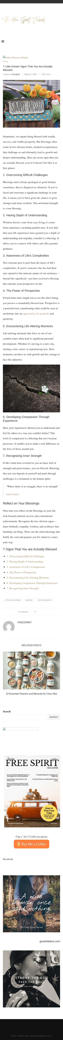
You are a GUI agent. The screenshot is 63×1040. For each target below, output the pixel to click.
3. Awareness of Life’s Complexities (26, 567)
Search (7, 711)
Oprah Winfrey (12, 494)
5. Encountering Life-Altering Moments (28, 577)
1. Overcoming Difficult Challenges (25, 556)
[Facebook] (50, 41)
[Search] (60, 41)
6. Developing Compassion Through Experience (32, 583)
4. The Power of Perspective (21, 572)
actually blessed (13, 600)
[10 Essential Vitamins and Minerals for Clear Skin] (31, 670)
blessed (29, 600)
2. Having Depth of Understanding (25, 561)
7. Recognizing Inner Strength (23, 588)
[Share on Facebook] (39, 611)
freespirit (16, 74)
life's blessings (44, 600)
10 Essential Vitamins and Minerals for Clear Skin (31, 694)
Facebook (8, 859)
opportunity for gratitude (36, 313)
